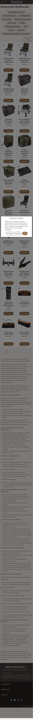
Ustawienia (10, 233)
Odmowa (18, 233)
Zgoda (25, 233)
